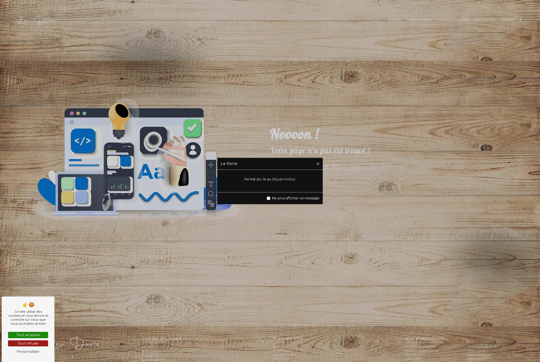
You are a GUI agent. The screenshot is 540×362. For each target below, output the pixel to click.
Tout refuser (28, 343)
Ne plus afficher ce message (295, 198)
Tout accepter (28, 335)
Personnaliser (28, 352)
